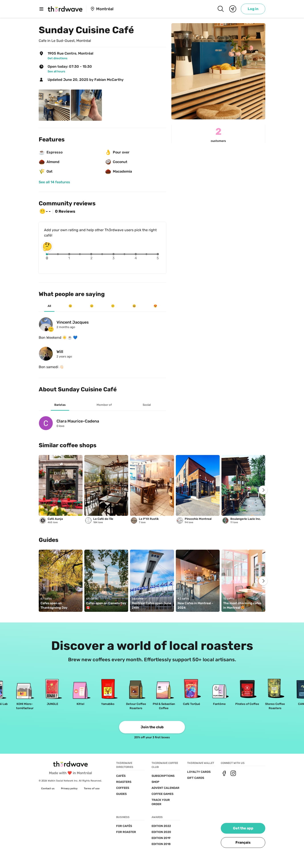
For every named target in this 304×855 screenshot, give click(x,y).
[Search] (220, 8)
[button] (243, 842)
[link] (253, 9)
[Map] (232, 8)
